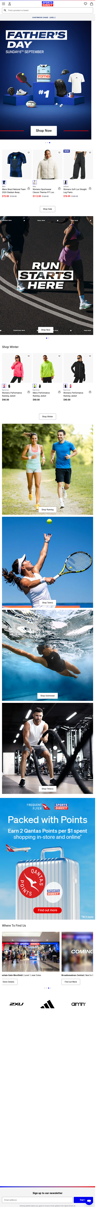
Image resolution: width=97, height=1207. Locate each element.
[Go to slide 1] (45, 142)
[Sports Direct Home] (47, 3)
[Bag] (92, 4)
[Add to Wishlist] (29, 153)
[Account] (10, 4)
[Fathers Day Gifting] (47, 80)
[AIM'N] (78, 1004)
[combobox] (47, 10)
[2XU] (16, 1004)
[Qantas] (47, 859)
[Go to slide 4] (50, 988)
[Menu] (4, 4)
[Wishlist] (85, 4)
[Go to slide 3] (49, 142)
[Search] (5, 10)
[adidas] (47, 1004)
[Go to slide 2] (47, 142)
